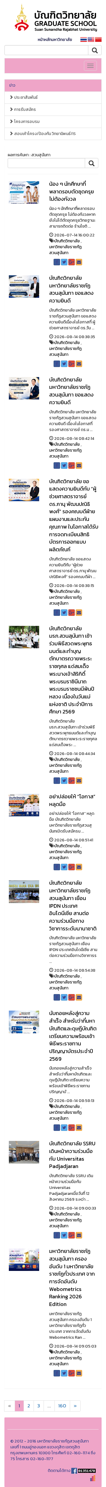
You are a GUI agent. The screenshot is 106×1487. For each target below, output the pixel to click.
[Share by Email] (79, 262)
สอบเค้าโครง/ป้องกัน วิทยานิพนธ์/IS (44, 134)
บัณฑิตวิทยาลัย (67, 241)
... (49, 1405)
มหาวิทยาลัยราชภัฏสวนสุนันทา (65, 250)
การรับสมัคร (24, 109)
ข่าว (12, 85)
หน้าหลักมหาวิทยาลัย (55, 40)
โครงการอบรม (26, 122)
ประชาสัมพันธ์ (25, 97)
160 (62, 1405)
